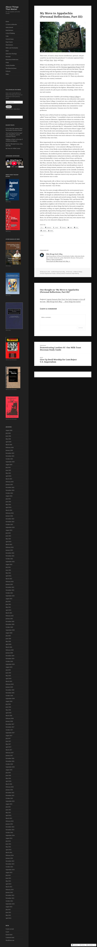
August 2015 (9, 804)
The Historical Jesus (11, 68)
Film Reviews (9, 45)
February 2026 (10, 447)
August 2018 (9, 701)
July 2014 (8, 841)
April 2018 (8, 713)
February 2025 (10, 481)
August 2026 (9, 430)
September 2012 (10, 904)
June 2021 (8, 604)
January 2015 (9, 824)
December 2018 (10, 690)
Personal (8, 56)
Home (7, 21)
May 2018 (8, 710)
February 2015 (10, 821)
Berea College (74, 97)
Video (7, 74)
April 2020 (8, 644)
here (41, 60)
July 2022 (8, 567)
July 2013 (8, 875)
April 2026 (8, 442)
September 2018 (10, 698)
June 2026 (8, 436)
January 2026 (9, 450)
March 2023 (9, 544)
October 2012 (9, 901)
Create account (10, 929)
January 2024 (9, 516)
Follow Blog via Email (13, 89)
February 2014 (10, 855)
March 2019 (9, 681)
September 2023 (10, 527)
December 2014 (10, 827)
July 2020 (8, 636)
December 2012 (10, 895)
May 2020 (8, 641)
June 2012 (8, 912)
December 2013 (10, 861)
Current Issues (10, 39)
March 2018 (9, 715)
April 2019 (8, 678)
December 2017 (10, 724)
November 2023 (10, 521)
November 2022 (10, 556)
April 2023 (8, 541)
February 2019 (10, 684)
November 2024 (10, 490)
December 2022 (10, 553)
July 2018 (8, 704)
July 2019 (8, 670)
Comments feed (10, 937)
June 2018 (8, 707)
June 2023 (8, 536)
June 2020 (8, 638)
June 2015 (8, 810)
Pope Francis (9, 42)
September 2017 (10, 732)
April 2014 (8, 849)
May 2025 (8, 473)
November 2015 (10, 795)
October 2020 (9, 627)
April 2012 (8, 918)
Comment (80, 327)
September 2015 (10, 801)
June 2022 (8, 570)
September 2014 (10, 835)
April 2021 (8, 610)
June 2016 (8, 775)
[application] (14, 163)
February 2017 (10, 752)
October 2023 (9, 524)
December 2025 (10, 453)
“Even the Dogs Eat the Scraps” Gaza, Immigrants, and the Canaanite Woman (14, 134)
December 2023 (10, 519)
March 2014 (9, 852)
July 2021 (8, 601)
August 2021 (9, 598)
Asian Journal (9, 27)
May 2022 (8, 573)
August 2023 (9, 530)
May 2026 (8, 439)
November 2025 (10, 456)
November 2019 (10, 658)
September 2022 (10, 561)
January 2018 (9, 721)
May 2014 (8, 847)
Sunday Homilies (10, 65)
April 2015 (8, 815)
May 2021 (8, 607)
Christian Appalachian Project (71, 67)
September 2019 (10, 664)
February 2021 (10, 616)
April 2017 (8, 747)
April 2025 (8, 476)
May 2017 (8, 744)
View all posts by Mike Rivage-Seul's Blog (57, 261)
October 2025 (9, 459)
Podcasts (8, 71)
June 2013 (8, 878)
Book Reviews (9, 30)
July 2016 (8, 772)
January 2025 (9, 484)
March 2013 (9, 887)
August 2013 (9, 872)
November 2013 (10, 864)
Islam (7, 51)
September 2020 (10, 630)
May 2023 (8, 539)
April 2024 (8, 507)
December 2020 (10, 621)
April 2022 (8, 576)
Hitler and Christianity (12, 48)
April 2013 (8, 884)
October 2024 (9, 493)
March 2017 (9, 750)
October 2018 (9, 695)
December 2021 (10, 587)
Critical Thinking (10, 33)
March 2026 (9, 444)
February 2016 (10, 787)
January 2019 (9, 687)
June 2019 (8, 673)
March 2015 (9, 818)
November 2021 (10, 590)
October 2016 (9, 764)
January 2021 (9, 618)
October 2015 (9, 798)
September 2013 (10, 869)
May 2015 (8, 812)
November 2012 (10, 898)
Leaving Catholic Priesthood (63, 273)
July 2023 (8, 533)
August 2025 (9, 464)
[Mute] (20, 167)
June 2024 (8, 501)
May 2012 (8, 915)
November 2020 (10, 624)
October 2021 (9, 593)
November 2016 (10, 761)
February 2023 (10, 547)
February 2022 (10, 581)
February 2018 (10, 718)
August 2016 (9, 770)
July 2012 (8, 909)
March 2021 (9, 613)
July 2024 (8, 499)
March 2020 (9, 647)
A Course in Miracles (11, 24)
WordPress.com (10, 940)
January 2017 (9, 755)
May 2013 (8, 881)
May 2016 (8, 778)
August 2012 (9, 906)
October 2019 (9, 661)
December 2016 (10, 758)
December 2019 (10, 655)
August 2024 (9, 496)
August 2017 (9, 735)
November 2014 (10, 829)
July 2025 (8, 467)
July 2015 (8, 807)
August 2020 (9, 633)
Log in (7, 932)
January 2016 (9, 790)
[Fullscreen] (22, 167)
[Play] (8, 167)
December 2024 (10, 487)
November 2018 (10, 693)
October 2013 (9, 867)
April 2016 (8, 781)
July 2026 (8, 433)
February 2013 (10, 889)
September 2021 (10, 596)
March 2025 (9, 479)
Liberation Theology (11, 53)
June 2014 (8, 844)
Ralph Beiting (75, 273)
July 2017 (8, 738)
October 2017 (9, 730)
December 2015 (10, 792)
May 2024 (8, 504)
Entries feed (9, 934)
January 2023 (9, 550)
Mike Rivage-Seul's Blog (58, 271)
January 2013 (9, 892)
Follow (8, 106)
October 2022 (9, 559)
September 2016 (10, 767)
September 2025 (10, 462)
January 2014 (9, 858)
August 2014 (9, 838)
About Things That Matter (12, 7)
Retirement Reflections (12, 59)
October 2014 (9, 832)
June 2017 (8, 741)
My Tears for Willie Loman (13, 148)
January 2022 (9, 584)
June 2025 (8, 470)
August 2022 (9, 564)
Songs (7, 62)
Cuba (7, 36)
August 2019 (9, 667)
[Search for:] (14, 117)
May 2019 (8, 675)
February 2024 (10, 513)
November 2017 (10, 727)
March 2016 (9, 784)
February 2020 (10, 650)
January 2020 (9, 653)
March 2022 (9, 578)
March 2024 (9, 510)
